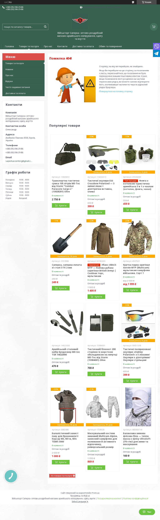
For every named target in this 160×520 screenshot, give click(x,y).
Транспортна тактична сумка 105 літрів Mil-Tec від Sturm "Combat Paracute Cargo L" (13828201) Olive (66, 186)
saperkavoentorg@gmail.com (19, 161)
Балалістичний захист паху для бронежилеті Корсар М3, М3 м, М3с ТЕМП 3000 (65, 437)
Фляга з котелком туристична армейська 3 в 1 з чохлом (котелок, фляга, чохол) (138, 185)
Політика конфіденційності (135, 498)
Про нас (48, 46)
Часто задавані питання (17, 87)
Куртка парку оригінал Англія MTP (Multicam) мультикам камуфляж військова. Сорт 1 (136, 269)
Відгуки (9, 81)
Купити (62, 205)
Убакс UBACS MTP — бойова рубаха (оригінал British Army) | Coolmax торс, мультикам (102, 270)
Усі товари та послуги (61, 475)
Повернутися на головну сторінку (116, 91)
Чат (149, 512)
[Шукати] (45, 27)
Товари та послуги (29, 46)
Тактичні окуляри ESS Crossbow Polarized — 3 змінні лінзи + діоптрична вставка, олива (101, 186)
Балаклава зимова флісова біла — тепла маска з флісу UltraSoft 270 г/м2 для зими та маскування (136, 439)
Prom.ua (95, 493)
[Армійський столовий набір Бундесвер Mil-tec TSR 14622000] (67, 322)
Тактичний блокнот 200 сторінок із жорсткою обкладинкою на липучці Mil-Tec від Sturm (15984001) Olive (102, 355)
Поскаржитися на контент (109, 498)
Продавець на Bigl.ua (80, 495)
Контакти (62, 46)
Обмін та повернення (110, 46)
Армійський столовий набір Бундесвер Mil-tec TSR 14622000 (66, 352)
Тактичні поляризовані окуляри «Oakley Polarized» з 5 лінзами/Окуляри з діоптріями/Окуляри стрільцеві (137, 355)
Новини (9, 69)
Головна (9, 46)
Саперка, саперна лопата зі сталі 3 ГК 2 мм (67, 266)
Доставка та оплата (83, 46)
